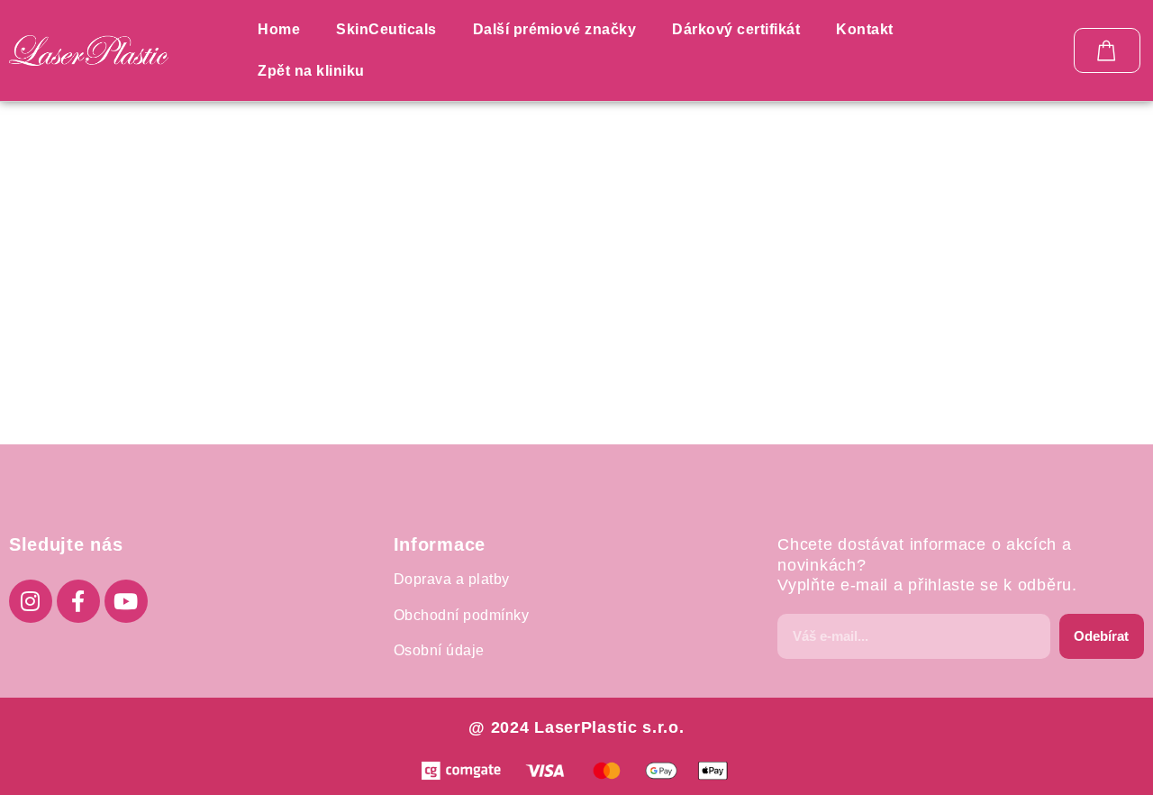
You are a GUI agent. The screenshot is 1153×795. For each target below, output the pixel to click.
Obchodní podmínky (462, 615)
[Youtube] (126, 601)
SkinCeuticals (386, 29)
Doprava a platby (452, 579)
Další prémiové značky (555, 29)
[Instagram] (30, 601)
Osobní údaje (439, 650)
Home (279, 29)
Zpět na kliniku (311, 70)
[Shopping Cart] (1107, 50)
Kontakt (865, 29)
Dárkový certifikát (736, 29)
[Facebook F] (78, 601)
